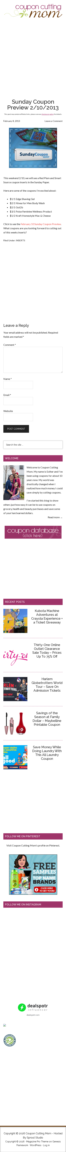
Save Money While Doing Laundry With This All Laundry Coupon (47, 753)
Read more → (55, 517)
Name (7, 378)
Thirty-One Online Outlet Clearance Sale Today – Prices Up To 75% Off (47, 650)
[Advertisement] (33, 58)
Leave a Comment (54, 121)
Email (7, 394)
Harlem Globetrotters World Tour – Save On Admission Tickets (47, 684)
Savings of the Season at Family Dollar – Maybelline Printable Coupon (47, 719)
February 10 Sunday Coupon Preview (41, 224)
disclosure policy (48, 114)
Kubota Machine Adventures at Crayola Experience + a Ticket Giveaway (47, 616)
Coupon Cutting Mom (33, 11)
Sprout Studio (35, 1137)
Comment (9, 344)
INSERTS (20, 240)
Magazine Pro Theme (37, 1141)
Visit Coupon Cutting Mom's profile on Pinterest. (33, 845)
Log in (46, 1145)
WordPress (35, 1145)
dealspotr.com (33, 1014)
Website (8, 410)
